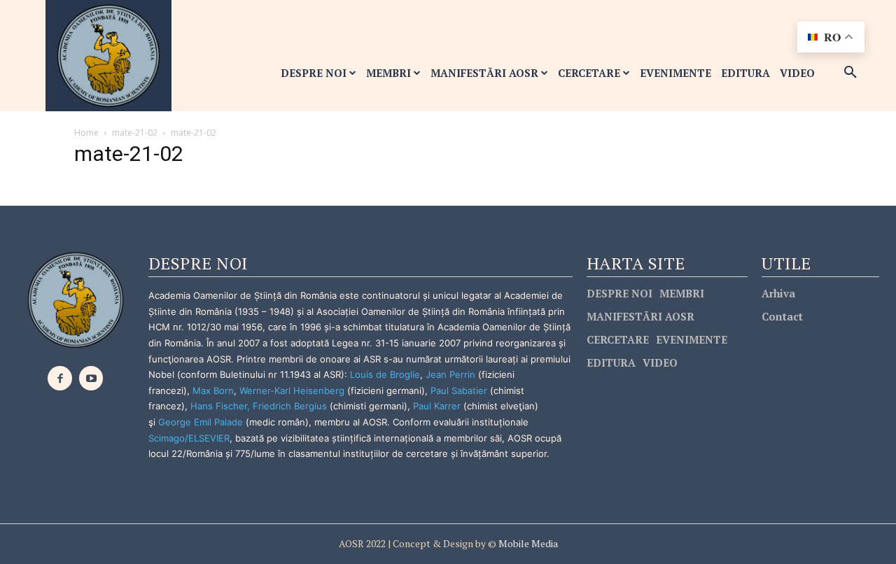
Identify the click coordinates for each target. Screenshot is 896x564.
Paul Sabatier (458, 390)
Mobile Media (527, 543)
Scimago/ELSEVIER (189, 438)
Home (86, 133)
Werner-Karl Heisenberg (291, 390)
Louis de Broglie (385, 374)
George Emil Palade (200, 422)
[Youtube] (91, 378)
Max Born (213, 390)
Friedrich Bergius (290, 405)
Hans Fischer (218, 405)
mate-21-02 (135, 133)
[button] (850, 73)
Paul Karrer (437, 405)
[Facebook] (60, 378)
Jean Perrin (452, 374)
